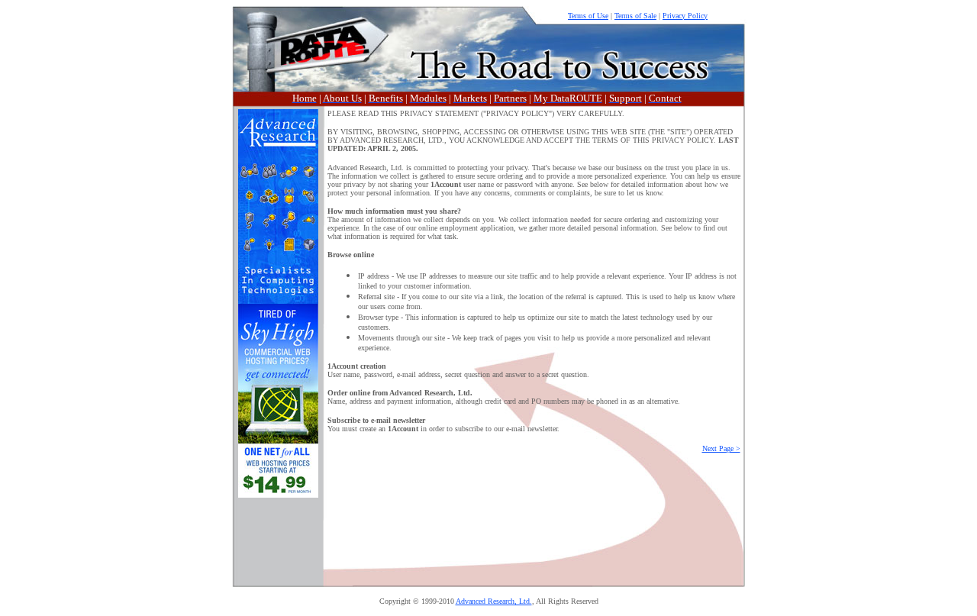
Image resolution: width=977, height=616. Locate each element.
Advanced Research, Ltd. (494, 601)
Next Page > (721, 448)
